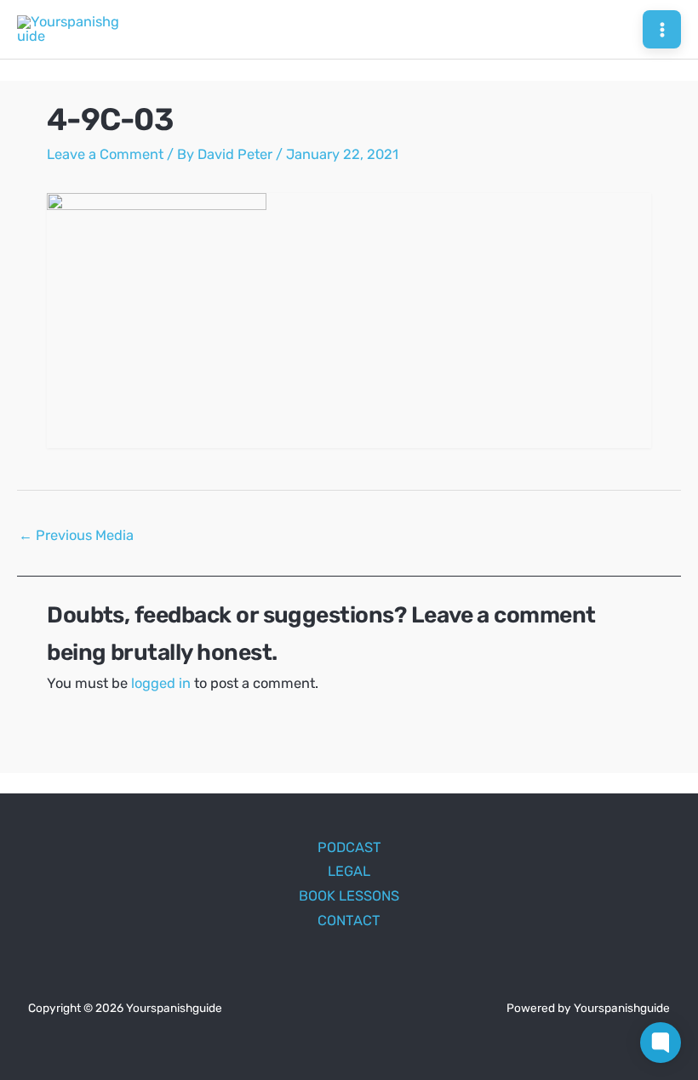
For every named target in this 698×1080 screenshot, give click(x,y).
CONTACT (349, 920)
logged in (161, 683)
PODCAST (349, 847)
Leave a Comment (105, 154)
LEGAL (349, 871)
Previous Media (76, 535)
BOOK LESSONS (349, 896)
